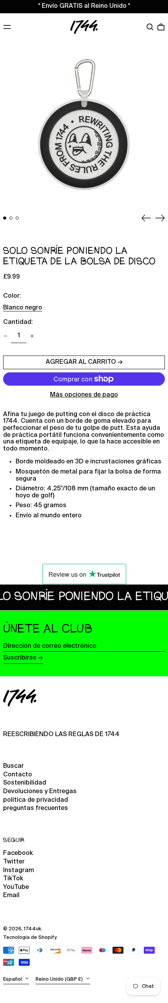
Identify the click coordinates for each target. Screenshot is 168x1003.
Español (13, 979)
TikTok (13, 879)
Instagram (18, 870)
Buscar (13, 766)
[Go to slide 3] (17, 218)
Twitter (14, 862)
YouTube (16, 887)
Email (11, 895)
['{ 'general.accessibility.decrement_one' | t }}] (5, 336)
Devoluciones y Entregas (40, 791)
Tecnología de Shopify (30, 937)
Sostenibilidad (24, 783)
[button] (150, 27)
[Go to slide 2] (11, 218)
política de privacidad (35, 800)
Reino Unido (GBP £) (60, 979)
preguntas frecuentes (35, 808)
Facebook (18, 853)
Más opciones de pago (84, 395)
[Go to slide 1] (4, 218)
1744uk (32, 928)
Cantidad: (18, 322)
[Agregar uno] (32, 336)
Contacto (17, 775)
